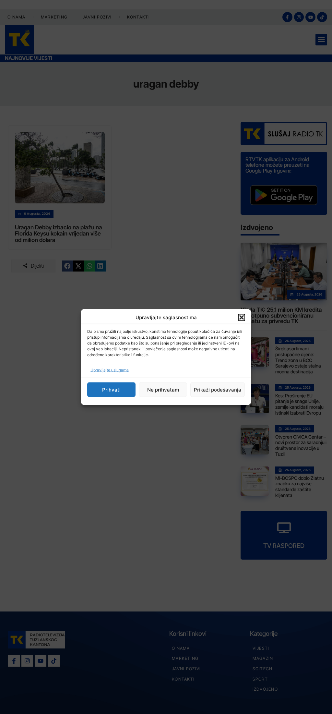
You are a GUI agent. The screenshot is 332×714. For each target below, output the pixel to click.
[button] (241, 317)
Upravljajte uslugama (109, 370)
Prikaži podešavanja (217, 389)
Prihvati (111, 389)
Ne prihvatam (163, 389)
